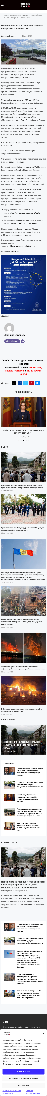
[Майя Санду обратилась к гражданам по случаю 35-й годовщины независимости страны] (23, 412)
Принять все (23, 1072)
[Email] (23, 341)
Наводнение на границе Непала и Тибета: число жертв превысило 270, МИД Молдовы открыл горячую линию (23, 884)
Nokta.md (15, 251)
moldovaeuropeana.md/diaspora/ (21, 246)
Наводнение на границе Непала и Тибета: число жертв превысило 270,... (22, 744)
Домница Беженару (9, 36)
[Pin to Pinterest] (31, 383)
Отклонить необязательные (23, 1079)
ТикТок (9, 370)
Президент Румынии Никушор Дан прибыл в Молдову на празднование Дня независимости (30, 784)
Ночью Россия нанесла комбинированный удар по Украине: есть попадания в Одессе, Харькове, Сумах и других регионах (21, 622)
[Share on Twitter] (25, 383)
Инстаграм (35, 367)
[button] (43, 1033)
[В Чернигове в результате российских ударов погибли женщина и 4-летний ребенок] (23, 690)
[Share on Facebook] (20, 383)
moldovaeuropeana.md (28, 223)
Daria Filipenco (6, 891)
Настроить (23, 1085)
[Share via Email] (37, 383)
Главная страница (11, 15)
